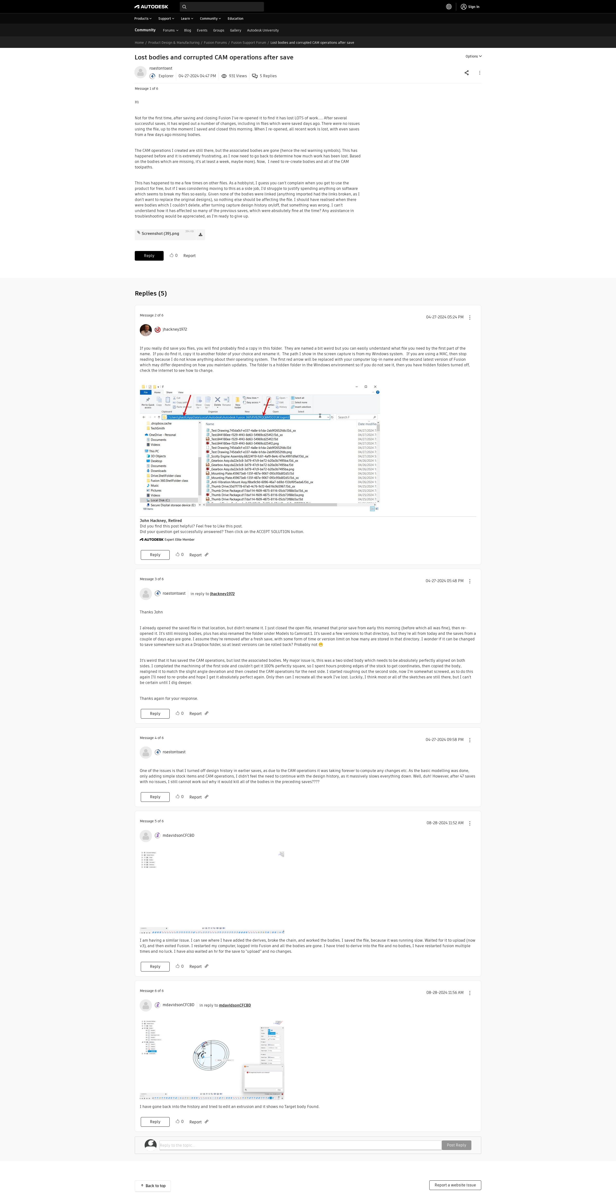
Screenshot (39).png (160, 233)
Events (202, 30)
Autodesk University (263, 30)
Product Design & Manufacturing (173, 42)
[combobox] (222, 7)
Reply (149, 255)
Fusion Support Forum (248, 42)
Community (145, 30)
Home (139, 42)
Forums (169, 30)
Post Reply (456, 1145)
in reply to (213, 594)
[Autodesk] (151, 6)
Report (189, 255)
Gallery (235, 30)
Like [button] (171, 255)
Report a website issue (455, 1185)
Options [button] (472, 56)
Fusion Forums (215, 42)
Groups (218, 30)
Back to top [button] (156, 1186)
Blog (187, 30)
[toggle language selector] (449, 7)
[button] (479, 72)
